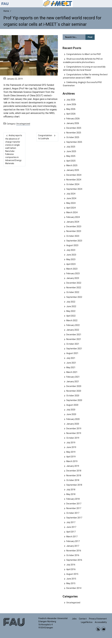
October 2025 (72, 137)
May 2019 (70, 452)
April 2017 (70, 532)
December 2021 (73, 334)
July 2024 (70, 194)
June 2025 (71, 151)
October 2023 (72, 236)
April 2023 (70, 264)
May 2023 (70, 259)
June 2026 (71, 104)
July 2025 (70, 147)
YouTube (103, 629)
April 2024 (70, 208)
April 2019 (70, 456)
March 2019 (71, 461)
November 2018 (73, 475)
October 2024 (72, 184)
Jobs (74, 619)
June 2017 (71, 527)
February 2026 (72, 118)
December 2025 (73, 128)
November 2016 (73, 550)
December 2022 (73, 283)
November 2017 (73, 508)
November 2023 (73, 231)
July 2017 (70, 522)
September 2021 (74, 348)
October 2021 (72, 344)
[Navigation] (109, 3)
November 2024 (73, 179)
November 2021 (73, 339)
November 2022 (73, 287)
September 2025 (74, 142)
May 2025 (70, 156)
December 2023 (73, 226)
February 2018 (72, 499)
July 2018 (70, 489)
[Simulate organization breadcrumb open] (5, 3)
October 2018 (72, 480)
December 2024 (73, 175)
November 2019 (73, 433)
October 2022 (72, 292)
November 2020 (73, 391)
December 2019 (73, 428)
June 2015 (71, 579)
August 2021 (72, 353)
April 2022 (70, 316)
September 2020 (74, 400)
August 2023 (72, 245)
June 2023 (71, 255)
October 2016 (72, 555)
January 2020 (72, 424)
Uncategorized (23, 124)
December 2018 (73, 470)
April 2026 (70, 114)
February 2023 (72, 273)
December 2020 (73, 386)
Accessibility (101, 622)
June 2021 (71, 363)
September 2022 (74, 297)
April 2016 (70, 569)
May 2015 (70, 583)
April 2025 (70, 161)
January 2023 (72, 278)
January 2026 (72, 123)
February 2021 (72, 377)
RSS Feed (98, 629)
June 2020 (71, 414)
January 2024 (72, 222)
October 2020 (72, 395)
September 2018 (74, 485)
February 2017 (72, 541)
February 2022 (72, 325)
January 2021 (72, 381)
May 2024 (70, 203)
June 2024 (71, 198)
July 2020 (70, 409)
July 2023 (70, 250)
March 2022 (71, 320)
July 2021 (70, 358)
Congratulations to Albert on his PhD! (83, 54)
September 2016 (74, 560)
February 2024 (72, 217)
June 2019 (71, 447)
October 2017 (72, 513)
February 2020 (72, 419)
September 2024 (74, 189)
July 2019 (70, 442)
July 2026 (70, 100)
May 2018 (70, 494)
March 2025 (71, 165)
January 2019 (72, 466)
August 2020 (72, 405)
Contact (83, 619)
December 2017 (73, 503)
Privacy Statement (98, 619)
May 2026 (70, 109)
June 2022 (71, 306)
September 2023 (74, 241)
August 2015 (72, 574)
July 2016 (70, 564)
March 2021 (71, 372)
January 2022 (72, 330)
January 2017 (72, 546)
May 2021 (70, 367)
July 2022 (70, 302)
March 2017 (71, 536)
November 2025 (73, 132)
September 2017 (74, 517)
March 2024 (71, 212)
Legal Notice (86, 622)
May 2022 (70, 311)
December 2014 (73, 588)
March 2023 (71, 269)
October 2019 (72, 438)
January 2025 (72, 170)
